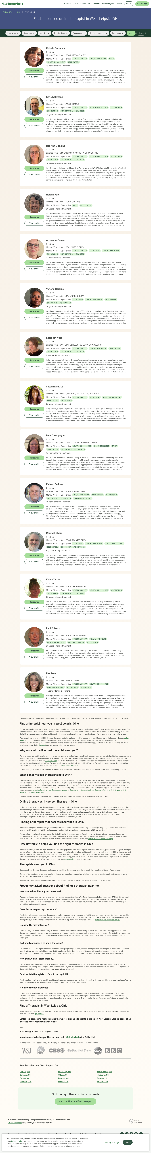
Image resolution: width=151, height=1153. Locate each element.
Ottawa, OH (25, 1078)
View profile (34, 77)
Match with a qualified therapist (75, 1101)
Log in (128, 4)
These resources (15, 1123)
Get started (142, 4)
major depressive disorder (66, 790)
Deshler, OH (63, 1078)
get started (68, 859)
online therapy (51, 761)
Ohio (18, 12)
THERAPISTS (7, 12)
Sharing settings (112, 1142)
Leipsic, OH (25, 1071)
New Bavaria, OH (104, 1071)
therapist (42, 745)
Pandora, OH (102, 1078)
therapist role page (70, 765)
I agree (128, 1142)
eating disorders (37, 792)
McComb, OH (103, 1075)
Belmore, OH (25, 1075)
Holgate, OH (102, 1081)
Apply (131, 33)
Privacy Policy (17, 1141)
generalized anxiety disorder (42, 790)
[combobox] (13, 33)
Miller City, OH (64, 1071)
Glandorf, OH (25, 1081)
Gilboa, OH (63, 1075)
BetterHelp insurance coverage (100, 839)
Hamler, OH (63, 1081)
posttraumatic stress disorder (89, 790)
